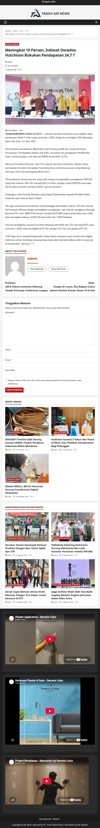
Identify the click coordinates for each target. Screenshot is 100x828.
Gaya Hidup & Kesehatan (63, 585)
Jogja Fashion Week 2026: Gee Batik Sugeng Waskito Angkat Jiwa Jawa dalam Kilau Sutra (71, 595)
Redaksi (56, 819)
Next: (72, 286)
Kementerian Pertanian (16, 538)
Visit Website (37, 269)
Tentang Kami (45, 819)
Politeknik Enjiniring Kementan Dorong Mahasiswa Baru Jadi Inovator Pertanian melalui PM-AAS (72, 548)
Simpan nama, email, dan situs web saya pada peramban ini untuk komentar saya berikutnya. (44, 382)
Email (8, 360)
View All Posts (58, 269)
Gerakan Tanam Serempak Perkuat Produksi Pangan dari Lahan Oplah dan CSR (25, 548)
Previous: (26, 286)
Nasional (77, 585)
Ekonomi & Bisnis (12, 44)
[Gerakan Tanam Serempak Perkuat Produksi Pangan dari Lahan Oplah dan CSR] (27, 526)
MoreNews (70, 825)
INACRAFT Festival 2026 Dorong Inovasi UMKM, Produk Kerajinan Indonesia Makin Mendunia (24, 442)
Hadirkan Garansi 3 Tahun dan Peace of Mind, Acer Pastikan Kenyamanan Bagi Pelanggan (72, 442)
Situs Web (10, 370)
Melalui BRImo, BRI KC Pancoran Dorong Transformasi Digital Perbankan (24, 489)
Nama (8, 350)
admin (10, 62)
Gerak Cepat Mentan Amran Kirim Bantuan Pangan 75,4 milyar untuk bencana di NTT (25, 595)
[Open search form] (96, 22)
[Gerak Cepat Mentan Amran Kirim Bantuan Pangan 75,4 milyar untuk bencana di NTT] (27, 573)
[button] (5, 22)
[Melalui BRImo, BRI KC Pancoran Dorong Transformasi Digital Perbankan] (27, 468)
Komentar (10, 312)
